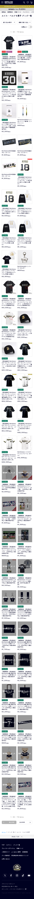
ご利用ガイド (6, 852)
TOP (3, 845)
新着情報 (25, 852)
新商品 (4, 12)
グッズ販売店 (6, 855)
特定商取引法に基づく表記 (10, 886)
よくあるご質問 (16, 852)
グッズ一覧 (17, 845)
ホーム (4, 832)
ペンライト (26, 12)
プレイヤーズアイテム (8, 848)
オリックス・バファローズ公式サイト (13, 889)
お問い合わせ (6, 859)
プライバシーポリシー (8, 884)
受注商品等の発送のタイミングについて (16, 6)
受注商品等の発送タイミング (20, 855)
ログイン (9, 845)
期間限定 (10, 12)
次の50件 (22, 822)
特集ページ (18, 12)
